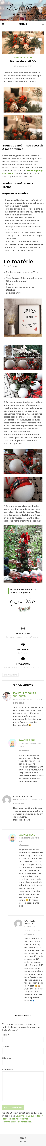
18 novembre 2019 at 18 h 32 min (27, 800)
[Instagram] (23, 628)
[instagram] (21, 1142)
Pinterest (23, 649)
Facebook (23, 663)
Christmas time (10, 675)
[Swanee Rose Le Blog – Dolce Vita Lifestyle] (23, 10)
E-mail (6, 1046)
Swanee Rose (27, 740)
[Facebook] (23, 658)
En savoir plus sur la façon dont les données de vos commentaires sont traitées (22, 1119)
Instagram (23, 633)
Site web (6, 1058)
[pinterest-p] (25, 1142)
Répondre (18, 703)
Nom (5, 1035)
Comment (7, 1069)
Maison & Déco (23, 57)
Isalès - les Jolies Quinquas (24, 694)
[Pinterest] (23, 644)
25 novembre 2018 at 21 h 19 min (27, 699)
